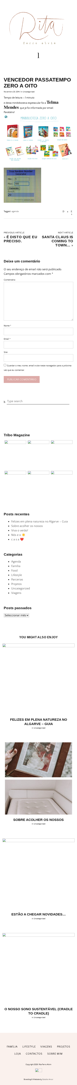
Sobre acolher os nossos (27, 526)
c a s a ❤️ (17, 539)
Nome (7, 326)
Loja (17, 1053)
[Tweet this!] (71, 214)
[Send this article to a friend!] (63, 211)
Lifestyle (16, 575)
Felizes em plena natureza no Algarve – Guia (39, 521)
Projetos (16, 584)
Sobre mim (55, 1053)
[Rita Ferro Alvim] (38, 45)
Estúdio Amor (47, 1079)
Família (15, 566)
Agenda (16, 561)
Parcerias (17, 579)
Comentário (9, 280)
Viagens (16, 593)
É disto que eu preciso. (20, 239)
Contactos (34, 1053)
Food (14, 570)
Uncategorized (29, 92)
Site (5, 352)
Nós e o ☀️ (18, 535)
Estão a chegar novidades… (38, 914)
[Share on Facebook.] (67, 211)
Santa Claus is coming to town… (57, 241)
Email (7, 339)
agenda (15, 211)
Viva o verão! (19, 530)
